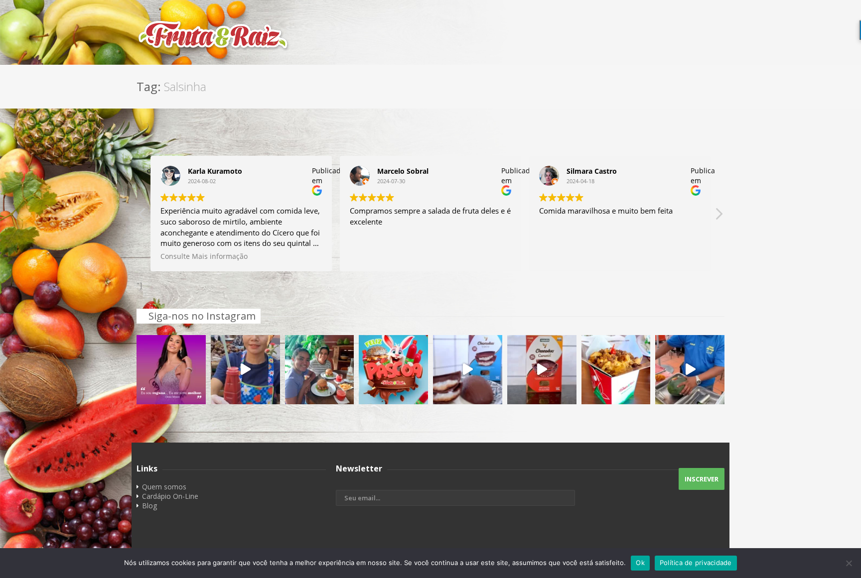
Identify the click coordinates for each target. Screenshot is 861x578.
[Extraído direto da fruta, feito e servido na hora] (245, 369)
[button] (718, 217)
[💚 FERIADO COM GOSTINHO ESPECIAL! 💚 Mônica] (319, 369)
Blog (149, 505)
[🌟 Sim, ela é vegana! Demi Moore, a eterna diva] (171, 369)
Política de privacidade (696, 563)
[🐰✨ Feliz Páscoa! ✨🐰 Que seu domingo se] (393, 369)
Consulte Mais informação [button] (204, 256)
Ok (640, 563)
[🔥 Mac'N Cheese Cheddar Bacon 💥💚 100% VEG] (616, 369)
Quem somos (164, 486)
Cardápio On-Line (170, 496)
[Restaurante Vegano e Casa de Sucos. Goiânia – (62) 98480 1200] (430, 35)
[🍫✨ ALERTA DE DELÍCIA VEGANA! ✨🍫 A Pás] (467, 369)
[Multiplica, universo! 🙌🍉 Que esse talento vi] (689, 369)
